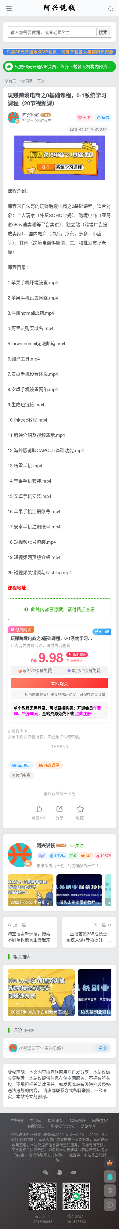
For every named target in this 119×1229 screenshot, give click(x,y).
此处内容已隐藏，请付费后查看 (61, 609)
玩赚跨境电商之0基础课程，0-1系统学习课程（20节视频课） (57, 99)
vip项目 (26, 80)
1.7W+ (59, 855)
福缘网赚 (78, 1120)
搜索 (103, 32)
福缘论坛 (55, 1120)
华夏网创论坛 (62, 1126)
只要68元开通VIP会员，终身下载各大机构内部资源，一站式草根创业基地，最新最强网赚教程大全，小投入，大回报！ (64, 67)
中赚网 (17, 1120)
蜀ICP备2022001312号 (57, 1134)
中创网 (35, 1120)
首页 (12, 80)
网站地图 (88, 1126)
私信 (105, 117)
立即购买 (59, 683)
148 (88, 855)
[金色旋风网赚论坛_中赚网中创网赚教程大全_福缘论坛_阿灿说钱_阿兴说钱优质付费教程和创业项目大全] (60, 7)
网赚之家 (100, 1120)
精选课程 (51, 765)
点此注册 (83, 713)
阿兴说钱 (30, 115)
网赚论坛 (36, 1126)
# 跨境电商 (21, 775)
